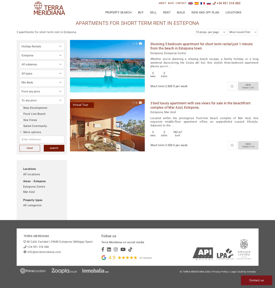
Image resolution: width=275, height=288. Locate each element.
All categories (32, 205)
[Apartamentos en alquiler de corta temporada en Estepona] (197, 3)
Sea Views (30, 120)
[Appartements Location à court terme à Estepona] (203, 3)
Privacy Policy (220, 271)
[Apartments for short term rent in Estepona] (190, 3)
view (248, 86)
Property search (118, 12)
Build (181, 12)
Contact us (256, 280)
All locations (31, 174)
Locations (233, 12)
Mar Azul (29, 192)
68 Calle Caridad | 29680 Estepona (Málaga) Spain (60, 241)
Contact (181, 3)
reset (30, 148)
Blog (171, 3)
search (54, 148)
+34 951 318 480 (228, 3)
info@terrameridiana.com (44, 252)
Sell (153, 12)
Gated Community (35, 126)
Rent (167, 12)
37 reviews (146, 257)
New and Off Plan (205, 12)
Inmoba (251, 271)
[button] (140, 66)
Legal (233, 271)
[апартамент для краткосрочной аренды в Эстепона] (209, 3)
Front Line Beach (34, 114)
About (162, 3)
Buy (140, 12)
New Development (35, 108)
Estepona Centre (34, 186)
